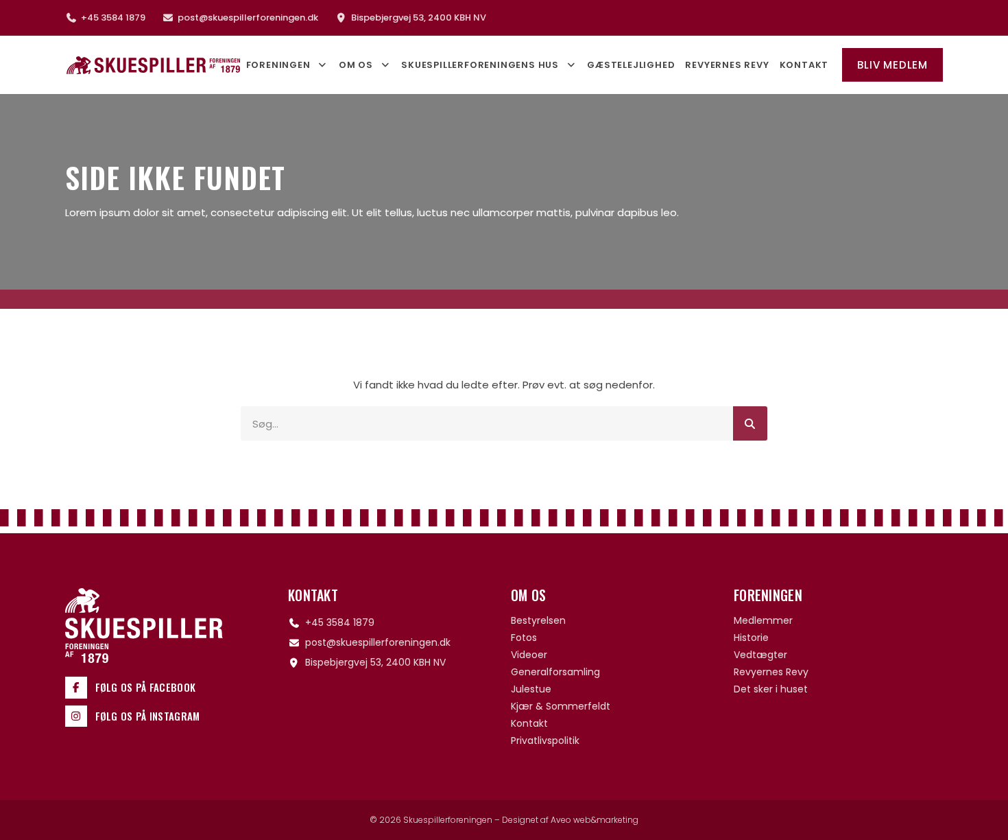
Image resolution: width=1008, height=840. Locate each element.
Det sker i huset (771, 689)
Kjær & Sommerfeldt (560, 706)
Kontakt (804, 64)
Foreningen (278, 64)
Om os (356, 64)
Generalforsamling (555, 672)
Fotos (524, 637)
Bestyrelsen (538, 620)
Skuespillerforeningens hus (480, 64)
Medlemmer (763, 620)
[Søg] (750, 423)
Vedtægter (760, 655)
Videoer (529, 655)
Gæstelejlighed (631, 64)
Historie (751, 637)
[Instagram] (76, 716)
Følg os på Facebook (145, 687)
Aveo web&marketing (594, 820)
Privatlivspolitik (545, 740)
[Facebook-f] (76, 688)
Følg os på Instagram (147, 715)
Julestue (531, 689)
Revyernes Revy (727, 64)
